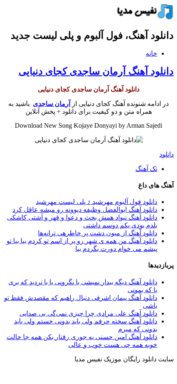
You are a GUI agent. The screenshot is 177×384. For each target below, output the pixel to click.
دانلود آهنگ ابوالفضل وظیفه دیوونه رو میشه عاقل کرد (84, 209)
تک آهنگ (146, 168)
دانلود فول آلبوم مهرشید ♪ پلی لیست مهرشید (96, 201)
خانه (151, 53)
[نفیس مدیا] (143, 17)
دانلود (166, 154)
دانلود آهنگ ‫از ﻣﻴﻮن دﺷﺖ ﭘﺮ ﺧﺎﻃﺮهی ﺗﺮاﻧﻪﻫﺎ (97, 232)
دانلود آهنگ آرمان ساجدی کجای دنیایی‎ (96, 71)
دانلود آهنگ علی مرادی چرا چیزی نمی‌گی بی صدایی (88, 313)
